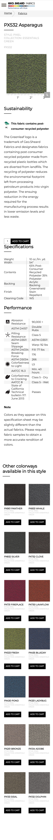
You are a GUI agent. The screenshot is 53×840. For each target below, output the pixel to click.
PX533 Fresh (11, 652)
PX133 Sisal (10, 796)
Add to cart (20, 241)
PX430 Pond (11, 700)
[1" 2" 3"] (26, 74)
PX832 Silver (11, 556)
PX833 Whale (36, 508)
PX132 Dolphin (37, 796)
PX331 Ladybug (38, 700)
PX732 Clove (36, 556)
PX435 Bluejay (37, 652)
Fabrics (22, 13)
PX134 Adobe (36, 748)
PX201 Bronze (12, 748)
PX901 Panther (13, 508)
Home (8, 13)
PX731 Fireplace (14, 604)
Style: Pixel (12, 34)
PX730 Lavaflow (39, 604)
